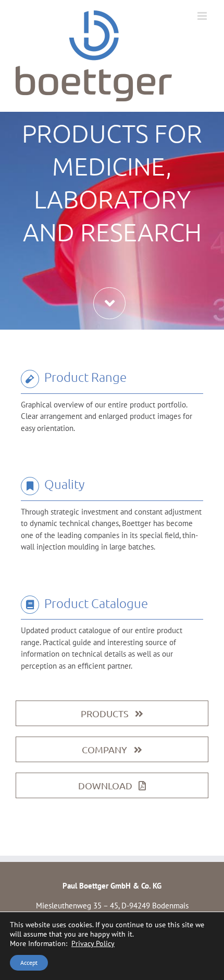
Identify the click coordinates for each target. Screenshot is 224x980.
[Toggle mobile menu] (202, 15)
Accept (29, 962)
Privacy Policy (93, 943)
